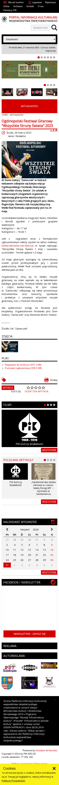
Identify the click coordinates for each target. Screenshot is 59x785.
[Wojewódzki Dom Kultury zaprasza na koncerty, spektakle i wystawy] (22, 92)
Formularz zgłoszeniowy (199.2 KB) (23, 368)
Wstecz (8, 387)
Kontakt (30, 6)
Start (5, 114)
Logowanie (37, 2)
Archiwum (18, 6)
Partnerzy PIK (10, 10)
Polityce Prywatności (13, 780)
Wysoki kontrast (16, 2)
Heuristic (52, 750)
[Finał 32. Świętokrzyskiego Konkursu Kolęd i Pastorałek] (7, 92)
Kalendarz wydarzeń (20, 522)
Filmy (7, 405)
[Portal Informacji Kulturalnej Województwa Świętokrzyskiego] (29, 19)
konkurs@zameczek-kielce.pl (18, 245)
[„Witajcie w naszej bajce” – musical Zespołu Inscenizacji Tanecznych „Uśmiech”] (37, 92)
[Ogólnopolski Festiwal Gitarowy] (29, 160)
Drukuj (53, 380)
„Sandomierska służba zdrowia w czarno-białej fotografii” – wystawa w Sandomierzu (43, 488)
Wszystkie (49, 450)
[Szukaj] (53, 28)
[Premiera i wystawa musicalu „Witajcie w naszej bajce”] (51, 92)
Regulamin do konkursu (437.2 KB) (23, 364)
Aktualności (29, 106)
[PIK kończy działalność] (29, 428)
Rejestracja (50, 2)
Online (6, 6)
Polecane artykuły (18, 460)
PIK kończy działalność (29, 443)
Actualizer (40, 750)
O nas (41, 6)
